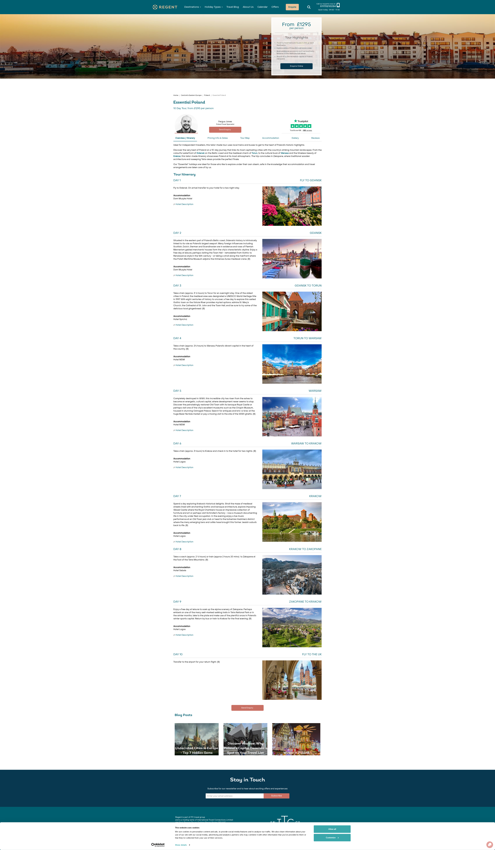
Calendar (262, 7)
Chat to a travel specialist (225, 130)
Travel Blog (232, 7)
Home (175, 95)
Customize (331, 837)
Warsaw (285, 153)
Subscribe (276, 795)
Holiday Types (213, 7)
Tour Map (245, 138)
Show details (181, 845)
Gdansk (200, 153)
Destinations (192, 7)
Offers (275, 7)
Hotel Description (184, 204)
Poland (207, 95)
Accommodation (270, 138)
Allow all (332, 829)
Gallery (295, 138)
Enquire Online (296, 66)
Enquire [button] (292, 7)
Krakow (177, 156)
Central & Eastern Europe (191, 95)
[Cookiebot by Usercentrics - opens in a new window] (158, 845)
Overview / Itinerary (185, 138)
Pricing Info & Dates (218, 138)
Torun (254, 153)
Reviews (315, 138)
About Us (248, 7)
